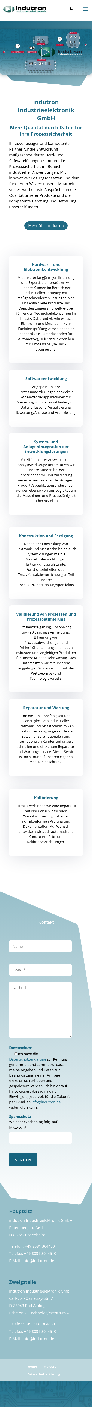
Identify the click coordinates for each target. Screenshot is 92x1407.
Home (32, 1366)
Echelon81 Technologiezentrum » (39, 1312)
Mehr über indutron (46, 225)
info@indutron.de (46, 1101)
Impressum (51, 1366)
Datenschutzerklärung (27, 1059)
